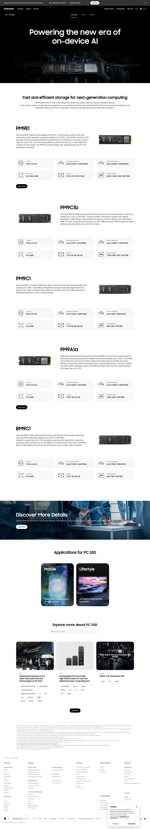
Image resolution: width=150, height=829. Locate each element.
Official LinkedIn (141, 819)
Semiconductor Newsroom (131, 783)
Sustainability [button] (120, 9)
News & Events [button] (109, 9)
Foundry (40, 701)
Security (75, 686)
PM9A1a (91, 15)
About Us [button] (130, 9)
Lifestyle (6, 810)
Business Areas (128, 772)
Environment (103, 802)
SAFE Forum (30, 697)
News (101, 767)
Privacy (34, 818)
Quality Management (33, 770)
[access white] (8, 819)
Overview (74, 15)
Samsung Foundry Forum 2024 (28, 686)
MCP (5, 779)
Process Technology (81, 769)
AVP (46, 693)
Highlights (103, 800)
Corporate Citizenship (106, 807)
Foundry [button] (36, 9)
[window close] (136, 807)
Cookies (45, 818)
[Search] (52, 631)
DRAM (5, 770)
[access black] (5, 819)
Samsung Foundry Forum (27, 690)
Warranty (30, 803)
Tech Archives (80, 783)
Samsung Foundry (43, 686)
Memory (83, 686)
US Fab (78, 785)
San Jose (23, 701)
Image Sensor (7, 783)
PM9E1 (83, 15)
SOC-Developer (56, 783)
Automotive (7, 803)
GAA (22, 697)
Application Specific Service (83, 781)
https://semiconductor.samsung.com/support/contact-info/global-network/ (37, 743)
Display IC (6, 785)
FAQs (29, 801)
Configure (115, 824)
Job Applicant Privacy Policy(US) (85, 818)
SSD (6, 15)
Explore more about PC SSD (75, 625)
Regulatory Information (34, 774)
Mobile (6, 808)
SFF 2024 (31, 701)
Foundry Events (80, 776)
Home (5, 758)
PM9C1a (63, 690)
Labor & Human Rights (106, 805)
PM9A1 (116, 681)
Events (102, 769)
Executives (127, 774)
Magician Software (33, 805)
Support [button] (28, 9)
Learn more (21, 186)
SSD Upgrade (31, 808)
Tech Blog (103, 772)
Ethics (126, 781)
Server (6, 801)
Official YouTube (145, 819)
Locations (127, 793)
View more (75, 711)
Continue (95, 3)
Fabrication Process (33, 785)
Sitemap (98, 818)
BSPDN (39, 697)
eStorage (6, 774)
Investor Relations (129, 779)
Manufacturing (80, 779)
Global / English (75, 3)
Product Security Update (34, 776)
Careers (126, 797)
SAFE (78, 774)
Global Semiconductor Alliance (28, 693)
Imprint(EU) (62, 818)
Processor (6, 781)
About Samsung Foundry (83, 767)
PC (76, 690)
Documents (31, 799)
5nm (70, 690)
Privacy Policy (123, 816)
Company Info (128, 767)
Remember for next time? (59, 3)
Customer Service (32, 772)
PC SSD (82, 690)
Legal (40, 818)
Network (6, 806)
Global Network (56, 776)
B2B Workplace (56, 781)
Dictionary (31, 788)
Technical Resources (33, 783)
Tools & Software (32, 796)
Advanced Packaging (82, 772)
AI (40, 693)
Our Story (127, 770)
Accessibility (53, 818)
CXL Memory (7, 776)
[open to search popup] (136, 9)
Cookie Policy (113, 818)
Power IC (6, 790)
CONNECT (78, 788)
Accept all (131, 824)
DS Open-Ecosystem (57, 770)
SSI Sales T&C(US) (71, 818)
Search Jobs (127, 799)
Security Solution (65, 686)
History (126, 776)
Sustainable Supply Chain (107, 809)
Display (6, 792)
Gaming (69, 693)
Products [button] (20, 9)
